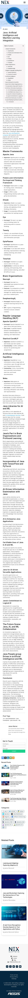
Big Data (7, 814)
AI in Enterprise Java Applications (15, 90)
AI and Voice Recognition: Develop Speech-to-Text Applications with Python (12, 927)
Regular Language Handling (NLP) (14, 70)
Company (14, 956)
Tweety (9, 58)
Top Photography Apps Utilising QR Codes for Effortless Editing (18, 799)
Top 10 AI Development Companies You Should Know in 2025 (18, 775)
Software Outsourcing (19, 816)
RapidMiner (10, 78)
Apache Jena (11, 50)
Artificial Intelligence (10, 76)
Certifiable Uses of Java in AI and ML (15, 92)
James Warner (13, 726)
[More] (13, 758)
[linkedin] (7, 966)
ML (19, 720)
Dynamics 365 (20, 822)
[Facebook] (3, 758)
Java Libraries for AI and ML (12, 82)
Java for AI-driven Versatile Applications (15, 94)
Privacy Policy (14, 977)
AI (3, 29)
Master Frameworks (10, 48)
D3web (9, 54)
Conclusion (11, 101)
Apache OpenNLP (12, 72)
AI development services (13, 415)
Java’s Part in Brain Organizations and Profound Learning (14, 84)
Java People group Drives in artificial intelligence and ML (15, 99)
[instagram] (17, 966)
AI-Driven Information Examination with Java (14, 88)
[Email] (10, 758)
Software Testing (9, 819)
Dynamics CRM (8, 822)
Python (21, 811)
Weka (9, 80)
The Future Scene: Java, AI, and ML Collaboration (14, 98)
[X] (5, 758)
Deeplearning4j (11, 68)
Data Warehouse (17, 814)
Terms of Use (14, 975)
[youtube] (20, 966)
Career (15, 958)
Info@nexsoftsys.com (14, 962)
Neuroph (10, 66)
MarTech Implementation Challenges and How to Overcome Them (16, 783)
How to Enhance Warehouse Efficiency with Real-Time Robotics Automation (17, 791)
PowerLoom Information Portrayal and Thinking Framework (15, 52)
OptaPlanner (11, 60)
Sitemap (14, 978)
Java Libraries (14, 720)
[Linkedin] (8, 758)
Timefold (10, 62)
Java (6, 29)
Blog (15, 960)
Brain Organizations (10, 64)
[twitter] (14, 966)
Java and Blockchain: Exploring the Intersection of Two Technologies (13, 895)
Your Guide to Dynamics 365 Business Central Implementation (17, 767)
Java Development (10, 718)
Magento (7, 816)
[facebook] (10, 966)
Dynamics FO (8, 824)
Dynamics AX (19, 824)
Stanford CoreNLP (12, 74)
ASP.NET (13, 811)
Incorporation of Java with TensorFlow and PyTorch (14, 86)
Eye (9, 56)
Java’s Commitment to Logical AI (15, 96)
